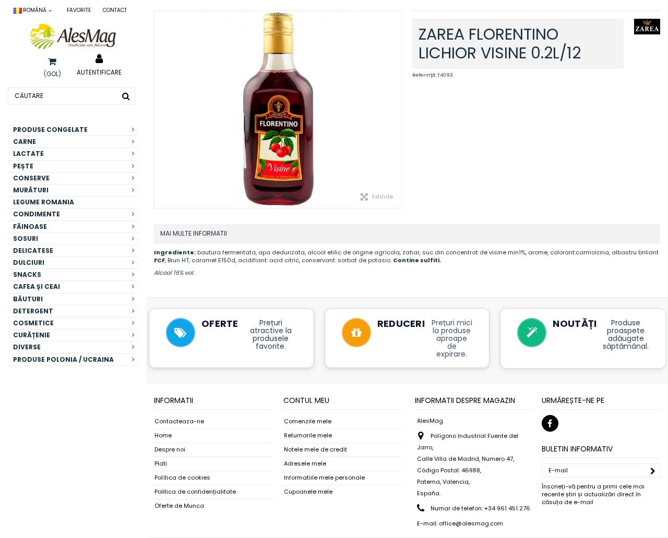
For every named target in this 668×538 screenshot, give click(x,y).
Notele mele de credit (315, 450)
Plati (160, 464)
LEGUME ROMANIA (43, 202)
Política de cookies (182, 478)
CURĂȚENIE (31, 335)
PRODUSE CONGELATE (50, 129)
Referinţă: (424, 75)
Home (163, 435)
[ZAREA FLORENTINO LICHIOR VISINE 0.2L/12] (277, 109)
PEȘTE (23, 166)
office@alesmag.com (471, 523)
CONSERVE (31, 178)
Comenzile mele (307, 421)
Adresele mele (305, 464)
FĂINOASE (30, 226)
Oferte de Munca (179, 506)
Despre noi (169, 450)
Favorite (79, 10)
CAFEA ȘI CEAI (36, 286)
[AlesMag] (73, 36)
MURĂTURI (31, 190)
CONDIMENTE (36, 214)
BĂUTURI (28, 299)
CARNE (24, 141)
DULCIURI (28, 262)
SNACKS (27, 274)
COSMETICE (33, 323)
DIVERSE (27, 347)
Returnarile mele (308, 435)
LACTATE (28, 153)
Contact (115, 10)
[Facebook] (550, 423)
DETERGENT (33, 311)
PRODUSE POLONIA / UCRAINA (63, 359)
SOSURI (25, 238)
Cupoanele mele (308, 492)
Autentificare (99, 72)
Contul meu (306, 400)
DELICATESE (33, 250)
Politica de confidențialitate (195, 492)
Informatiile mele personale (324, 478)
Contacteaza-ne (179, 421)
